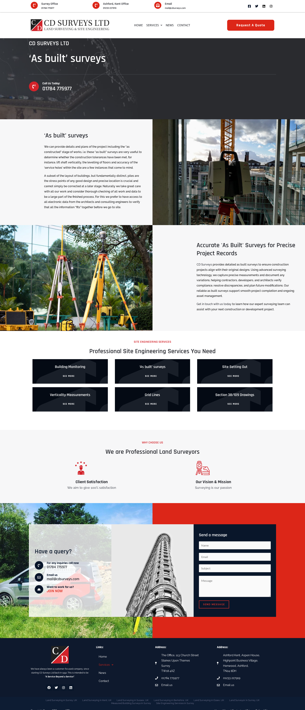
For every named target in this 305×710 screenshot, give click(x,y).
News (170, 25)
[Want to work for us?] (39, 589)
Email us (52, 575)
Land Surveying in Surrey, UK (61, 700)
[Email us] (39, 577)
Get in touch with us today (214, 304)
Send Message (214, 604)
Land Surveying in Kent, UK (96, 700)
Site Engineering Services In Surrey (175, 703)
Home (138, 25)
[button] (154, 25)
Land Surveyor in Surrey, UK (244, 700)
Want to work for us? (60, 587)
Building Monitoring (70, 366)
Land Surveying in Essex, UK (209, 700)
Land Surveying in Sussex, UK (132, 700)
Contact (183, 25)
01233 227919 (109, 8)
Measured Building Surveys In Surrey (131, 703)
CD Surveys (204, 264)
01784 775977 (47, 8)
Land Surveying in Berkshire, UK (171, 700)
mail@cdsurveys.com (175, 8)
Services (152, 25)
